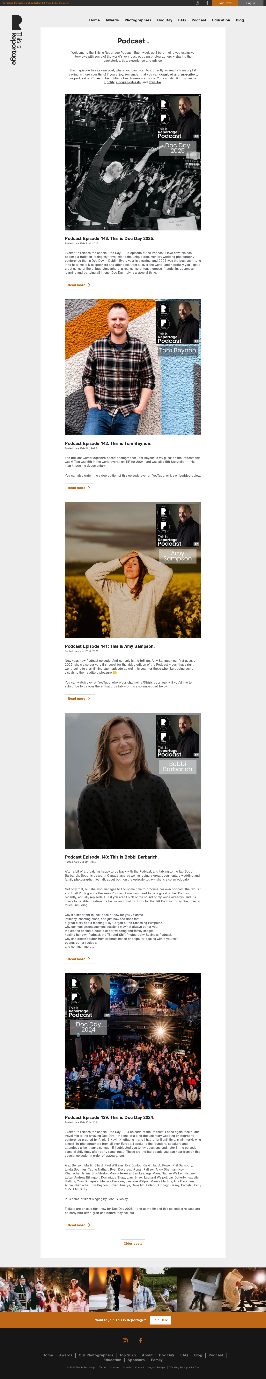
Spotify (109, 82)
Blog (240, 20)
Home (94, 20)
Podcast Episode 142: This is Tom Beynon (107, 443)
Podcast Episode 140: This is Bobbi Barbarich (111, 857)
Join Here (160, 1320)
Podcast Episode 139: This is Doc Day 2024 (109, 1117)
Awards (112, 20)
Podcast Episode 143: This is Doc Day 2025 (109, 238)
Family (157, 1360)
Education (221, 20)
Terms (102, 1367)
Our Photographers (96, 1355)
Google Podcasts (128, 82)
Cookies (114, 1367)
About (147, 1355)
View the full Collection (57, 3)
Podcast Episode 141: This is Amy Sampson (109, 646)
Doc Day (164, 20)
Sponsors (136, 1360)
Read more (77, 285)
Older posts (133, 1244)
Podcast (199, 20)
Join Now (225, 3)
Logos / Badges (156, 1367)
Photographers (138, 20)
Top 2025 (127, 1355)
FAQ (182, 20)
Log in (250, 3)
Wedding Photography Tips (184, 1367)
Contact (139, 1367)
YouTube (155, 82)
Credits (127, 1367)
